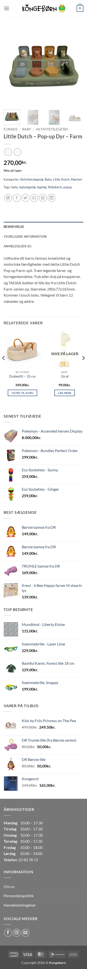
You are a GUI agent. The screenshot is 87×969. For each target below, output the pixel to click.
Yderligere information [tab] (25, 236)
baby (14, 187)
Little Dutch (61, 179)
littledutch (55, 187)
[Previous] (11, 66)
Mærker (76, 179)
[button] (6, 8)
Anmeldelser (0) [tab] (17, 246)
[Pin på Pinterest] (43, 198)
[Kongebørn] (43, 8)
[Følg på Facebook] (8, 933)
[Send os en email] (25, 933)
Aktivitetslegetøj (52, 129)
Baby (26, 129)
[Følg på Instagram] (17, 933)
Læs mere (65, 392)
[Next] (75, 66)
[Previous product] (17, 152)
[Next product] (8, 152)
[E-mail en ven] (34, 198)
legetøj (41, 187)
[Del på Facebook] (17, 198)
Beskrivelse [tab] (14, 227)
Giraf (65, 376)
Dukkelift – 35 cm (22, 376)
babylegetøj (27, 187)
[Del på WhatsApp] (8, 198)
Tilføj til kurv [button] (22, 392)
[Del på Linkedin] (52, 198)
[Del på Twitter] (25, 198)
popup (67, 187)
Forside (11, 129)
